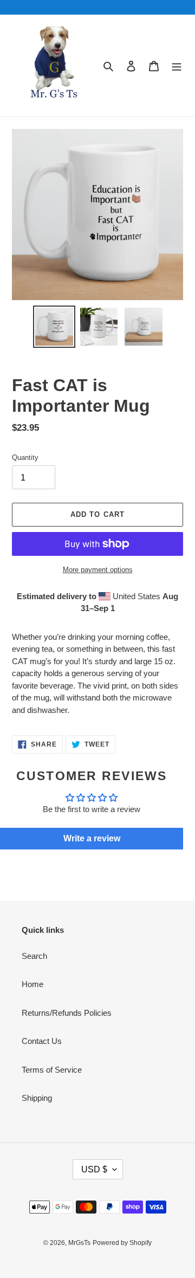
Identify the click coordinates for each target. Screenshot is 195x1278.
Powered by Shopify (122, 1243)
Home (32, 984)
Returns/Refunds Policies (67, 1012)
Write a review (91, 838)
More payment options (98, 570)
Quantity (25, 457)
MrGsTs (79, 1243)
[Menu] (176, 65)
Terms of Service (52, 1069)
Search (34, 956)
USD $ (94, 1169)
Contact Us (42, 1041)
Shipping (37, 1097)
